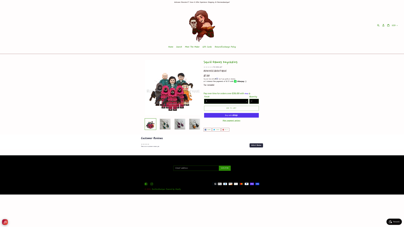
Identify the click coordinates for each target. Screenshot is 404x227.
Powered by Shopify (173, 189)
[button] (213, 67)
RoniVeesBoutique (158, 189)
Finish (206, 96)
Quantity (253, 96)
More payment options (231, 120)
